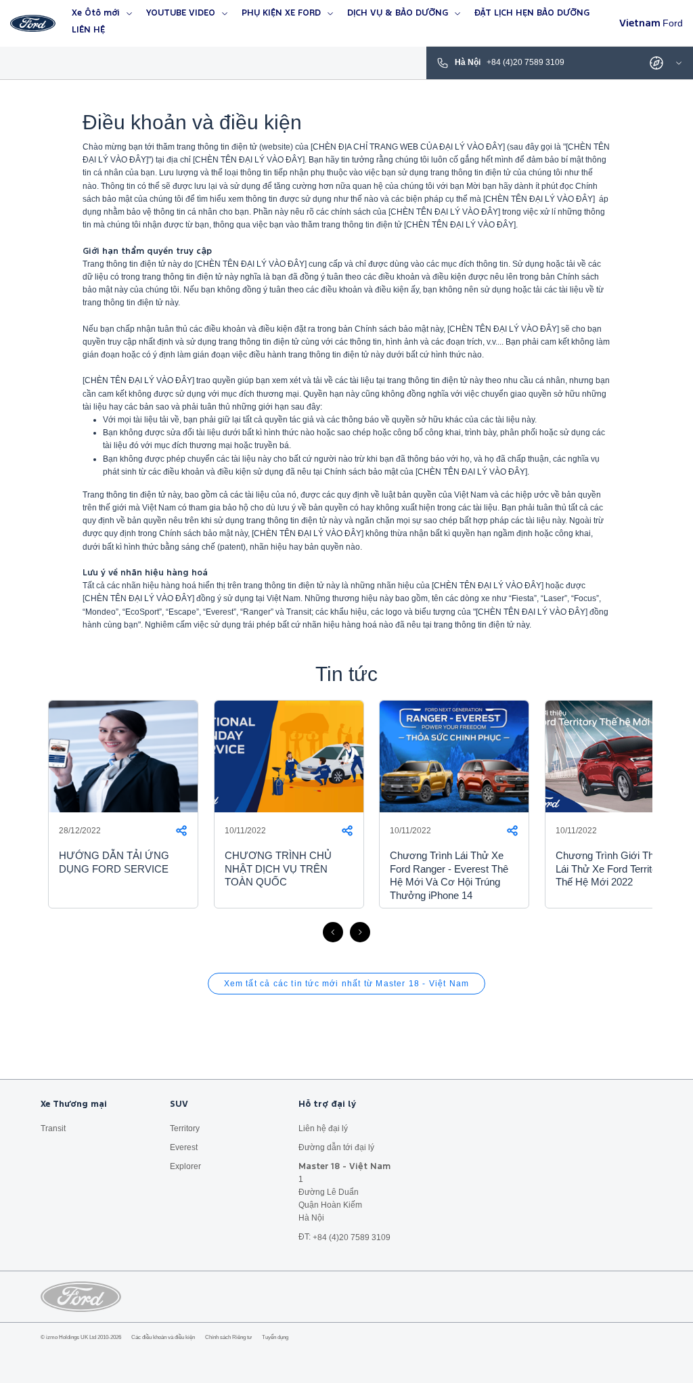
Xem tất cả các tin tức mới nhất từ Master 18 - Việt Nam (347, 983)
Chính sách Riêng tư (228, 1337)
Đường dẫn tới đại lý (336, 1146)
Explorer (185, 1166)
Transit (53, 1128)
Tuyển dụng (275, 1337)
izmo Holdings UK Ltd (71, 1337)
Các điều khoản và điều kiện (163, 1337)
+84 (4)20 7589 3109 (351, 1237)
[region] (346, 818)
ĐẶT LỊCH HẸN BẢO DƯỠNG (531, 13)
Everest (184, 1146)
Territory (185, 1128)
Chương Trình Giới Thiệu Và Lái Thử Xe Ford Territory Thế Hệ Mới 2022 (618, 868)
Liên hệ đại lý (323, 1128)
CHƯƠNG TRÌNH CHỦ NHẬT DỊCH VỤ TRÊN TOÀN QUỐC (278, 868)
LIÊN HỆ (88, 30)
